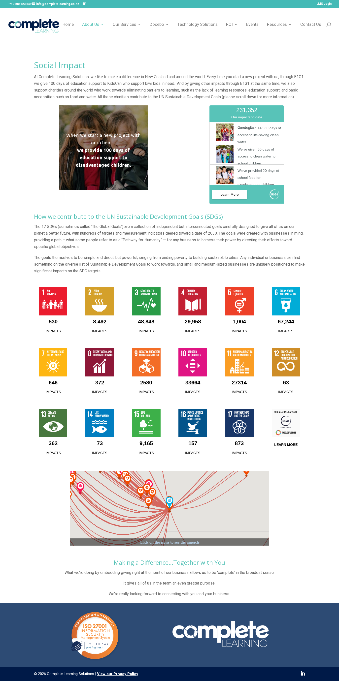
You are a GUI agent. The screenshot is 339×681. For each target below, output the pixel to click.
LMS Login (324, 3)
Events (252, 25)
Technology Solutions (197, 25)
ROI (229, 25)
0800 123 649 (22, 4)
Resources (277, 25)
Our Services (124, 25)
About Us (90, 25)
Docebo (157, 25)
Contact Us (310, 25)
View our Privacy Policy (117, 674)
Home (68, 25)
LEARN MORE (286, 445)
